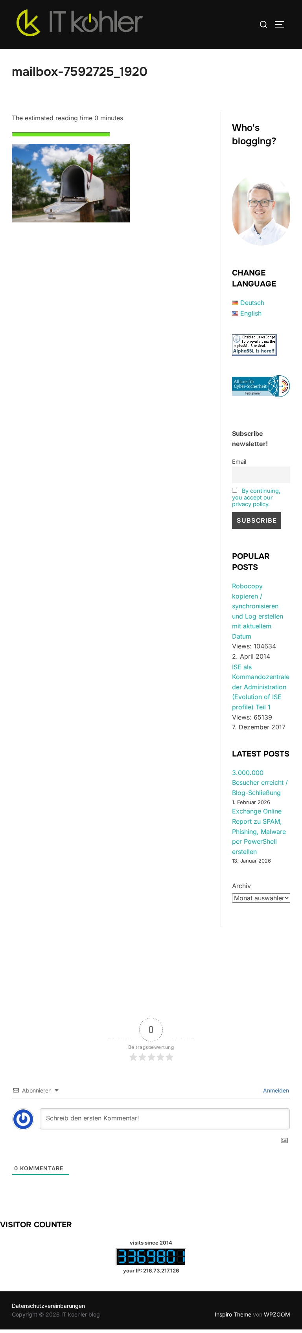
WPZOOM (277, 1314)
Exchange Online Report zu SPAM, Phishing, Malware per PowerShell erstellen (259, 831)
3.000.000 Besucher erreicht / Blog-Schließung (260, 783)
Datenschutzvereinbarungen (48, 1305)
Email (239, 461)
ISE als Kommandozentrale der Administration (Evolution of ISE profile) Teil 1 (260, 687)
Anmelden (275, 1090)
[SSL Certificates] (254, 354)
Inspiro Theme (233, 1314)
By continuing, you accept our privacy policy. (256, 497)
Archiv (241, 886)
